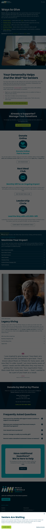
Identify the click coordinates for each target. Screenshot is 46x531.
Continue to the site (40, 527)
